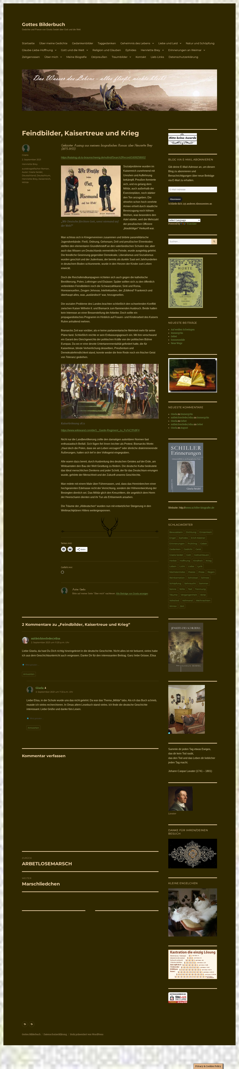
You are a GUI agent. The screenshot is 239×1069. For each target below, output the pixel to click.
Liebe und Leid (168, 43)
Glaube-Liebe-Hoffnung (37, 50)
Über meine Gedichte (53, 43)
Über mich (51, 57)
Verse (203, 594)
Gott (188, 555)
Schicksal (193, 577)
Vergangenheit (189, 594)
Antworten (28, 674)
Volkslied (174, 600)
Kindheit (198, 560)
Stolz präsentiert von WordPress (86, 1034)
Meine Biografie (76, 57)
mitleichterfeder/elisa (45, 638)
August (184, 427)
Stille (182, 589)
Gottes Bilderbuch (43, 24)
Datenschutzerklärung (183, 57)
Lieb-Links (157, 57)
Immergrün (177, 333)
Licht (182, 566)
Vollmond (187, 600)
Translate (192, 223)
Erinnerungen (177, 543)
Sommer (203, 583)
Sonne (172, 589)
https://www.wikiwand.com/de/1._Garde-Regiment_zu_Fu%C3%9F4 (100, 430)
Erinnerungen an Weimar (184, 50)
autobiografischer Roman (35, 168)
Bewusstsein (176, 532)
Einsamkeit (205, 532)
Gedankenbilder (82, 43)
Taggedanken (107, 43)
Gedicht (188, 549)
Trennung (200, 589)
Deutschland (29, 175)
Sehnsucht (190, 583)
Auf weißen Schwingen (183, 329)
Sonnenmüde (178, 340)
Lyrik (199, 566)
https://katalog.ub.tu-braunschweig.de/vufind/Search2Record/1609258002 (103, 157)
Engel (172, 538)
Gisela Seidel (176, 555)
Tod (190, 589)
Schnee (205, 577)
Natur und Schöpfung (200, 43)
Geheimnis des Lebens (135, 43)
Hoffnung (185, 560)
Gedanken (175, 549)
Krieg (209, 560)
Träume (173, 594)
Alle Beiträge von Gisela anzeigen (132, 593)
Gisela (25, 155)
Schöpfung (175, 583)
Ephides (131, 50)
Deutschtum (43, 175)
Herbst (173, 560)
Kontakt (141, 57)
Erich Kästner (198, 538)
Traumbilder (119, 57)
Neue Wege (176, 343)
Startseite (28, 43)
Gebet (174, 336)
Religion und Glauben (107, 50)
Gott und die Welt (72, 50)
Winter (173, 606)
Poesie (191, 572)
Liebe (191, 566)
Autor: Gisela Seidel (32, 172)
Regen (211, 572)
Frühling (192, 543)
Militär (25, 182)
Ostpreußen (99, 57)
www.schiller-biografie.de (199, 507)
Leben (172, 566)
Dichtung (191, 532)
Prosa (201, 572)
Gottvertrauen (201, 555)
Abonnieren (175, 199)
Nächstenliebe (177, 572)
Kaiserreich (44, 179)
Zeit (182, 606)
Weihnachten (203, 600)
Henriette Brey (150, 50)
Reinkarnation (177, 577)
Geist (198, 549)
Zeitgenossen (31, 57)
